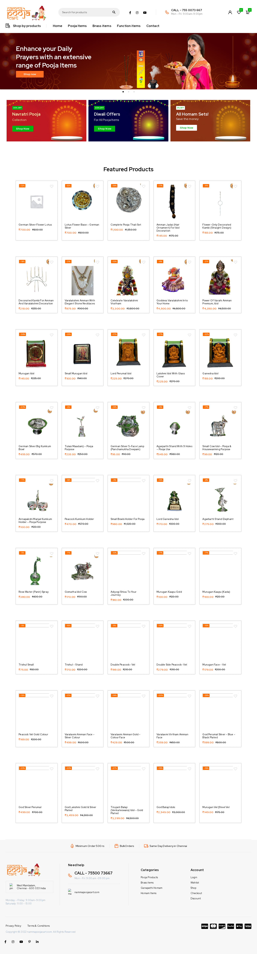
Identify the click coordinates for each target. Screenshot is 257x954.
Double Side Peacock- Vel (172, 664)
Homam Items (148, 893)
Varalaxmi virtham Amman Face (172, 736)
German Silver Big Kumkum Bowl (35, 448)
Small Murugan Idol (76, 373)
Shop (193, 888)
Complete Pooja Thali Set (126, 224)
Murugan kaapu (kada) (216, 591)
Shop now (30, 74)
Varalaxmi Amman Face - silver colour (79, 736)
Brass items (147, 882)
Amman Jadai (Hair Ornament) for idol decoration (168, 227)
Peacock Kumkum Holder (79, 519)
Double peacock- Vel (123, 664)
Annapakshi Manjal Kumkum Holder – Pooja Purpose (35, 520)
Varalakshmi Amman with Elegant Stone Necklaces (80, 302)
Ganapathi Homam (151, 888)
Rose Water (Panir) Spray (34, 591)
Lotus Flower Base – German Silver (82, 226)
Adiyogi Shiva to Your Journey (123, 593)
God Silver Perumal (30, 807)
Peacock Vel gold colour (33, 734)
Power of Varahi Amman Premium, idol (217, 302)
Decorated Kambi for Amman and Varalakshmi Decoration (36, 302)
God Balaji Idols (166, 807)
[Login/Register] (230, 12)
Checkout (196, 893)
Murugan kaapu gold (169, 591)
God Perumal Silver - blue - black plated (218, 736)
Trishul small (26, 664)
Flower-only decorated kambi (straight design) (216, 226)
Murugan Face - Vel (214, 664)
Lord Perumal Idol (121, 373)
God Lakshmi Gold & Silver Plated (80, 809)
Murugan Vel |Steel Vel (215, 807)
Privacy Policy (13, 925)
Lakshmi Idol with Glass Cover (171, 375)
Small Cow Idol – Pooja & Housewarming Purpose (216, 448)
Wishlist (195, 882)
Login (194, 877)
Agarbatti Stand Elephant (217, 519)
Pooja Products (149, 877)
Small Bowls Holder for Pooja (128, 519)
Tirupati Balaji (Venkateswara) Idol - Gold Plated (127, 810)
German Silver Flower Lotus (35, 224)
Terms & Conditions (38, 925)
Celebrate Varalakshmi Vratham (124, 302)
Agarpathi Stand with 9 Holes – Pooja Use (174, 448)
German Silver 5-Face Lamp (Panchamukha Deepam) (127, 448)
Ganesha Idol (210, 373)
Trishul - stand (74, 664)
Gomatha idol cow (76, 591)
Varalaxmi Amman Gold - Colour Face (125, 736)
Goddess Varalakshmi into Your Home (172, 302)
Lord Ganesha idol (168, 519)
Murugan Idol (26, 373)
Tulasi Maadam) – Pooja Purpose (79, 448)
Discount (196, 898)
